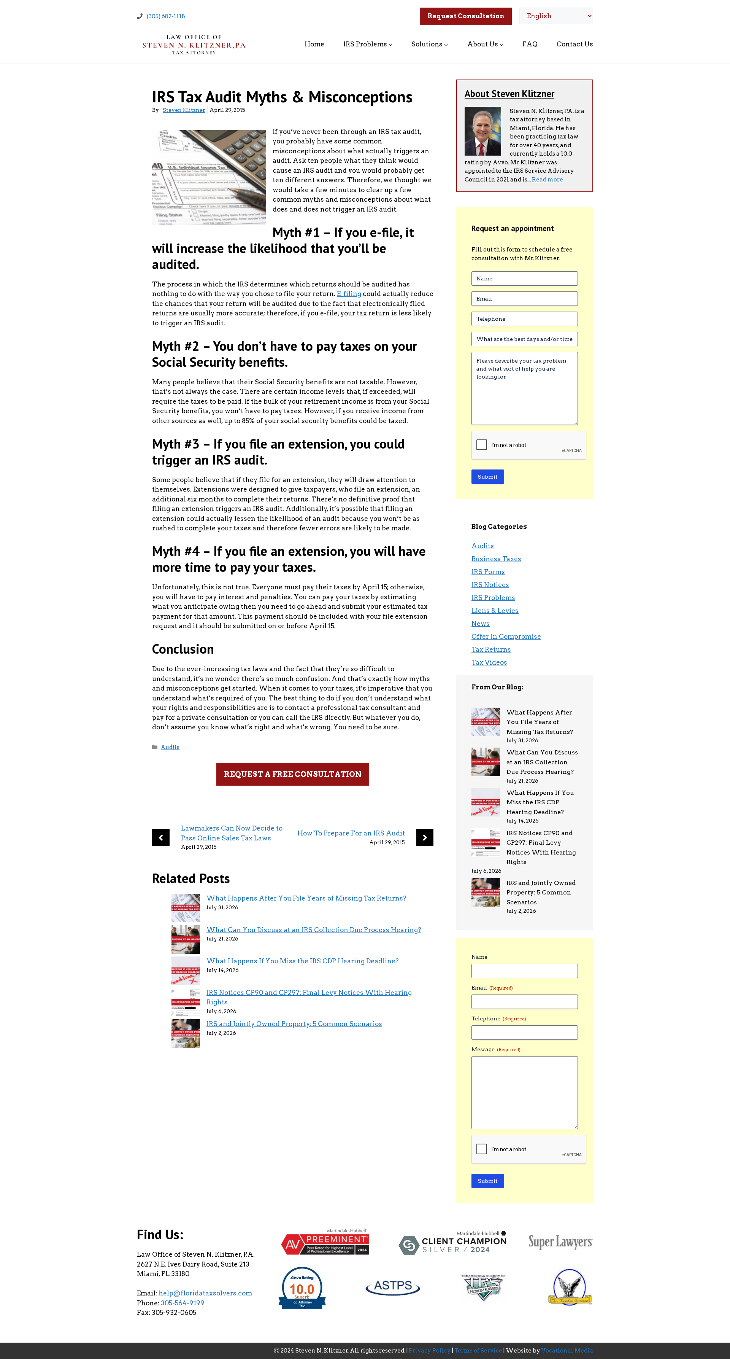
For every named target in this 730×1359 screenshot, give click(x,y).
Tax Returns (491, 649)
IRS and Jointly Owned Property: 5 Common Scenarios (294, 1024)
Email (492, 988)
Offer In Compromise (506, 636)
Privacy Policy (430, 1350)
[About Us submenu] (501, 44)
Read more (547, 179)
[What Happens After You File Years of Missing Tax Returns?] (185, 909)
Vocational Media (567, 1350)
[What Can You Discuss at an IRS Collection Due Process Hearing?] (185, 941)
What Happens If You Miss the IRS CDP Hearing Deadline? (302, 961)
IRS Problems (493, 598)
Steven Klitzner (184, 110)
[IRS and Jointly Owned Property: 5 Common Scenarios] (185, 1035)
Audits (170, 747)
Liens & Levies (495, 610)
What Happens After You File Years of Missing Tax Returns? (306, 898)
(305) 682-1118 (166, 16)
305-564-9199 (183, 1303)
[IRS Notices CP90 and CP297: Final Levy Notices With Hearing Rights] (185, 1004)
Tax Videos (489, 662)
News (480, 623)
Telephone (498, 1018)
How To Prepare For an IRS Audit (351, 833)
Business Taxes (496, 559)
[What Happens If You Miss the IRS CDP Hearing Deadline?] (185, 972)
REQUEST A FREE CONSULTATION (293, 774)
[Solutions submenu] (446, 44)
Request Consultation (465, 16)
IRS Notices (490, 585)
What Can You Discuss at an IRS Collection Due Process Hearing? (313, 930)
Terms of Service (478, 1350)
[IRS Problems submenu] (390, 44)
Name (479, 957)
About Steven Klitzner (509, 94)
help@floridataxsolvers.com (205, 1293)
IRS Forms (488, 572)
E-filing (349, 294)
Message (496, 1049)
